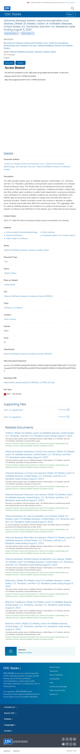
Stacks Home (54, 667)
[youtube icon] (63, 744)
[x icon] (67, 739)
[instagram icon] (70, 739)
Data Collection (48, 232)
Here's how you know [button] (68, 2)
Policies (7, 719)
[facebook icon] (63, 739)
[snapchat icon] (70, 744)
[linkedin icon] (74, 739)
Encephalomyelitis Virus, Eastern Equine (58, 235)
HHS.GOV (7, 751)
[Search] (73, 8)
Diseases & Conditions (13, 307)
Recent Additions (56, 675)
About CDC (9, 713)
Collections (53, 671)
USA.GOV (16, 751)
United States (9, 284)
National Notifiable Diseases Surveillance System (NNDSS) (28, 296)
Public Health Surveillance (17, 238)
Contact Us (53, 694)
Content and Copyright (58, 686)
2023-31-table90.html (13, 410)
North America (10, 319)
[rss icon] (74, 744)
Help (51, 682)
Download (9, 63)
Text (6, 261)
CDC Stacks (11, 668)
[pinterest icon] (67, 744)
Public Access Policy (57, 690)
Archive (7, 730)
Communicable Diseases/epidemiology (22, 232)
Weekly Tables (10, 273)
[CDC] (7, 8)
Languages (9, 725)
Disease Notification (14, 235)
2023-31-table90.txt (12, 417)
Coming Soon (54, 679)
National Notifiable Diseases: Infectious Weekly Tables (33, 52)
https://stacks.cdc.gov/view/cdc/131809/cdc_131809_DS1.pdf (29, 382)
